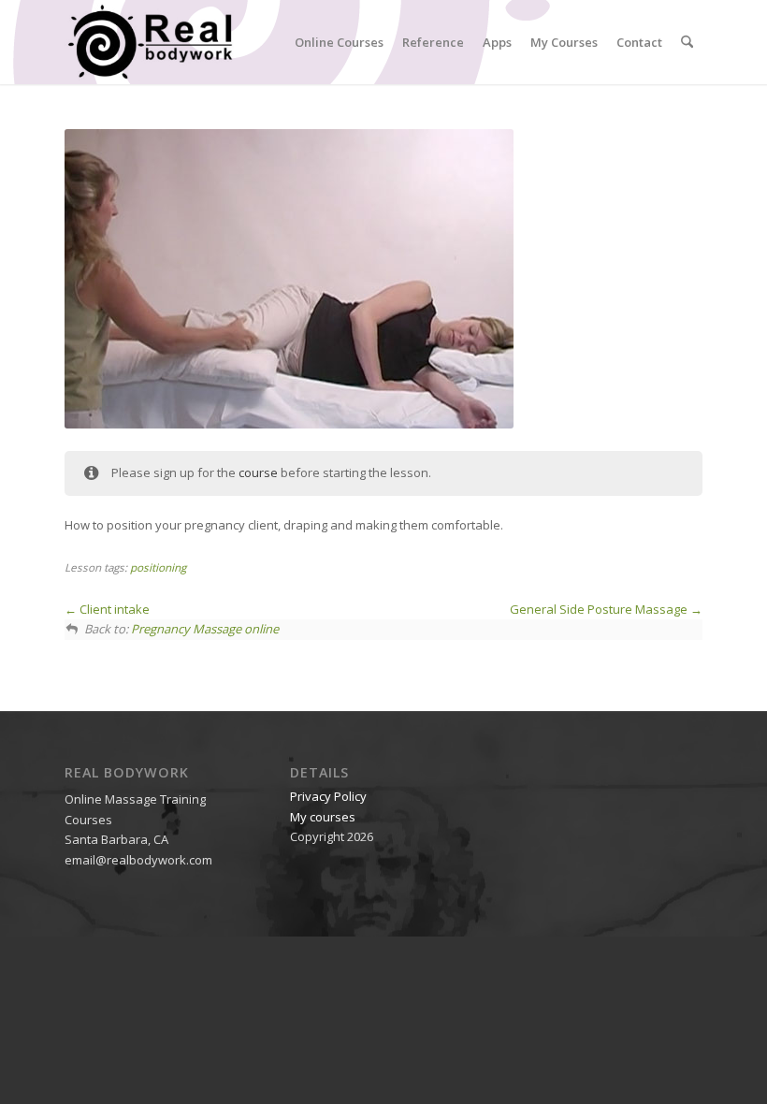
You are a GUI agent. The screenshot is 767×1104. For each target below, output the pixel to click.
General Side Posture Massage (600, 609)
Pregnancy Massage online (205, 628)
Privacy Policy (328, 796)
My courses (322, 816)
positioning (158, 566)
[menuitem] (339, 42)
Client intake (113, 609)
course (258, 472)
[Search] (687, 42)
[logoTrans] (150, 42)
